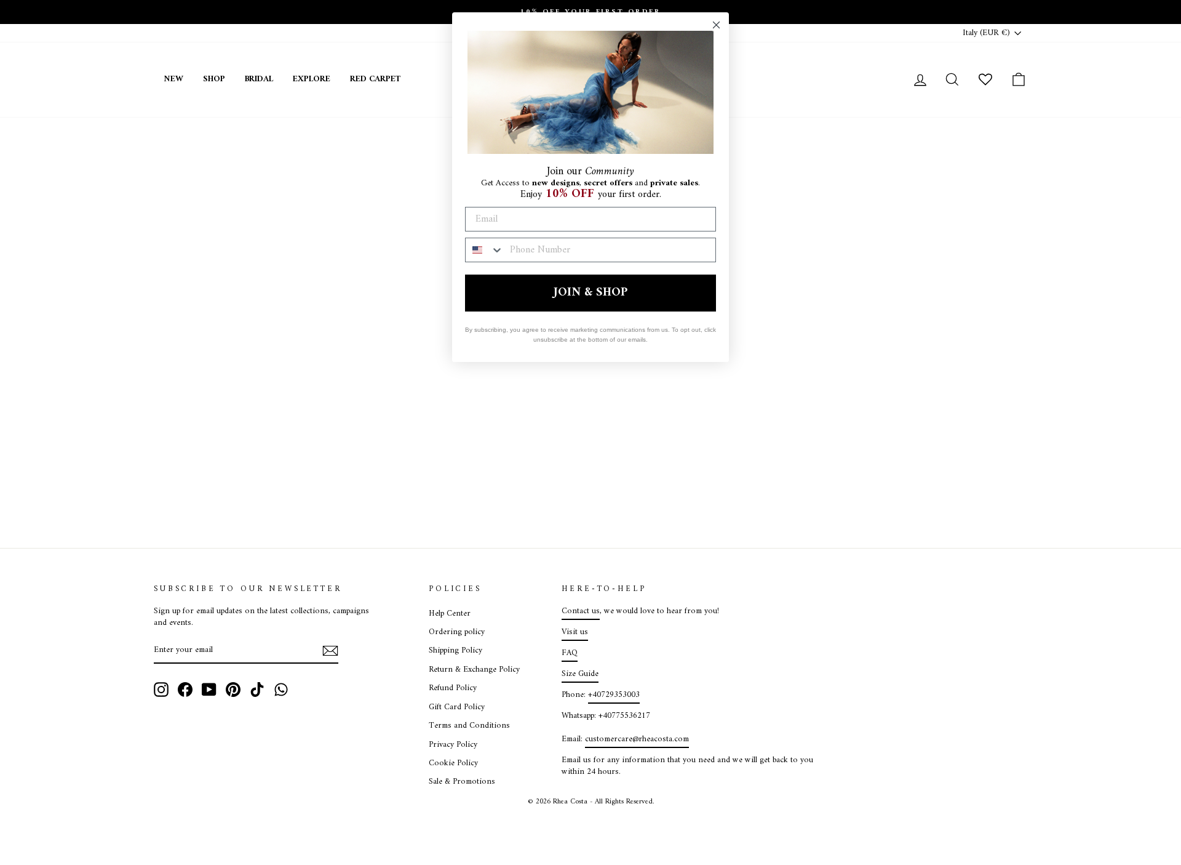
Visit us (575, 632)
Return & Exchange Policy (474, 669)
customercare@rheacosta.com (637, 739)
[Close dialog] (716, 25)
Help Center (450, 613)
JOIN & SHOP (590, 293)
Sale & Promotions (462, 781)
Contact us (581, 611)
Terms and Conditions (469, 725)
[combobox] (485, 250)
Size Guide (580, 674)
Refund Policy (453, 688)
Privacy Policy (453, 745)
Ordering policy (457, 632)
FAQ (570, 653)
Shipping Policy (455, 650)
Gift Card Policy (457, 707)
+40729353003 (614, 695)
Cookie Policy (453, 763)
